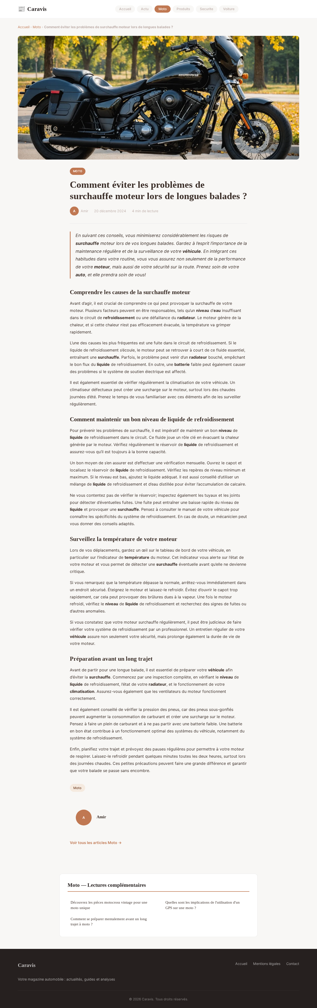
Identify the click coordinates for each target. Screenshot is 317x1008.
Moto (162, 9)
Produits (183, 9)
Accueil (125, 9)
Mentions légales (266, 963)
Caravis (32, 9)
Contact (292, 963)
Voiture (229, 9)
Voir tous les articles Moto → (96, 842)
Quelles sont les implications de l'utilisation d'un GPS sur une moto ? (202, 905)
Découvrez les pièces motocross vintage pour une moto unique (109, 905)
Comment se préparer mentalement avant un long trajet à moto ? (109, 921)
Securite (206, 9)
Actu (145, 9)
